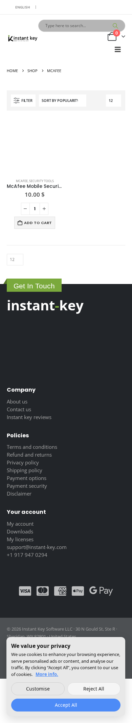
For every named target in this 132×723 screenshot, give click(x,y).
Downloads (20, 531)
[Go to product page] (35, 145)
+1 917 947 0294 (27, 554)
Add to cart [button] (38, 222)
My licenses (20, 539)
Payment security (27, 485)
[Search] (115, 25)
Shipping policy (24, 470)
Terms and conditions (32, 446)
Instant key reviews (29, 417)
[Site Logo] (22, 38)
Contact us (19, 409)
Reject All (93, 688)
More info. (47, 674)
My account (20, 523)
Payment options (26, 478)
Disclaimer (19, 493)
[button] (117, 49)
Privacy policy (23, 462)
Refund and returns (29, 454)
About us (17, 401)
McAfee (22, 181)
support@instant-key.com (37, 547)
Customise (38, 688)
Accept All (66, 705)
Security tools (41, 181)
